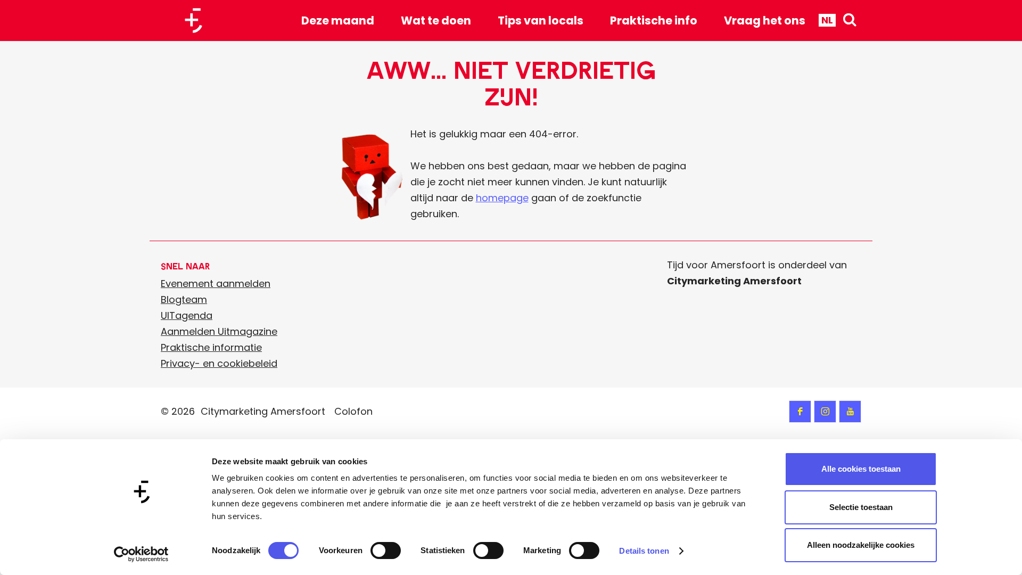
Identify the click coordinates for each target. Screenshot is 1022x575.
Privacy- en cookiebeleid (219, 363)
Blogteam (184, 299)
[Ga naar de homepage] (197, 20)
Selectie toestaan (861, 507)
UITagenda (186, 315)
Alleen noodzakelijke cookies (860, 544)
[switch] (385, 550)
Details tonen (644, 550)
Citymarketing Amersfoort (263, 411)
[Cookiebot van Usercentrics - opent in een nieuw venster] (141, 554)
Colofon (353, 411)
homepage (502, 197)
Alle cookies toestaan (861, 468)
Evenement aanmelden (215, 283)
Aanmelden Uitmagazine (219, 331)
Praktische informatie (211, 347)
